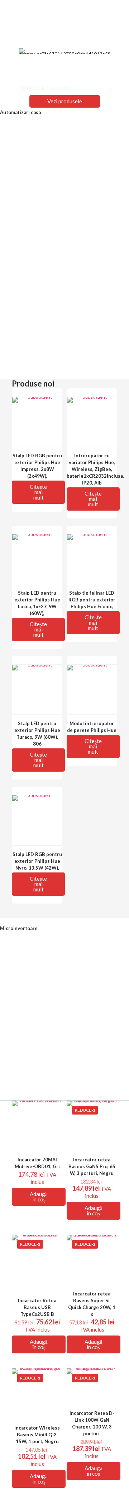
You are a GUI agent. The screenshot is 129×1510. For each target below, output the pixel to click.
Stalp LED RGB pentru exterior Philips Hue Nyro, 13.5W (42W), (37, 861)
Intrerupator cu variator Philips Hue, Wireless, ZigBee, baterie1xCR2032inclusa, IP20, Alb (95, 469)
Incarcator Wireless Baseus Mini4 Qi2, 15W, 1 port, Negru (37, 1434)
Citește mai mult (38, 492)
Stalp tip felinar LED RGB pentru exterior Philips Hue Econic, (91, 599)
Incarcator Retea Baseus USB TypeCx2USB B (37, 1307)
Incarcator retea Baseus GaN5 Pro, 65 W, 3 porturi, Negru (91, 1166)
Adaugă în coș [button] (39, 1196)
